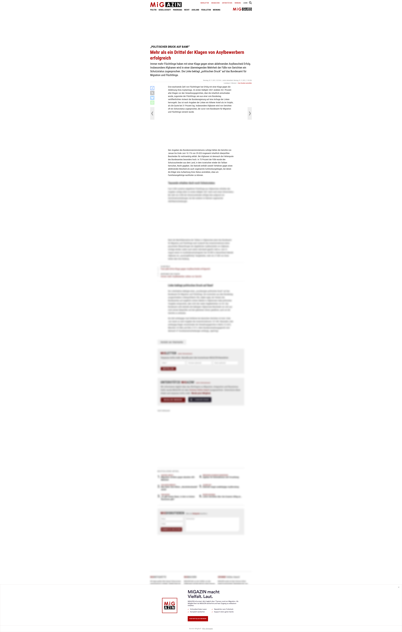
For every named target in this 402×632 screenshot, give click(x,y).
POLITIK (153, 10)
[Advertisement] (201, 28)
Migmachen (215, 3)
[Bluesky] (152, 98)
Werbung (238, 3)
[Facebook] (152, 88)
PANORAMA (177, 10)
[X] (152, 93)
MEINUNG (216, 10)
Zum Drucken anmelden (245, 83)
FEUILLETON (206, 10)
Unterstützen (227, 3)
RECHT (186, 10)
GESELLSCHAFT (165, 10)
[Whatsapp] (152, 102)
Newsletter (204, 3)
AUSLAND (195, 10)
